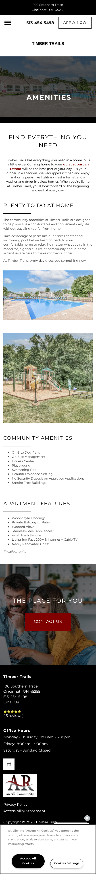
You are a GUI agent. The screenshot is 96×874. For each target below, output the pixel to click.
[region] (48, 849)
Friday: (9, 744)
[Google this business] (9, 764)
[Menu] (7, 23)
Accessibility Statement (24, 811)
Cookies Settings (66, 863)
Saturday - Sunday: (20, 750)
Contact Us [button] (48, 621)
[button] (75, 23)
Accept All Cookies (28, 861)
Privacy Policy (15, 805)
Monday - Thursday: (20, 737)
